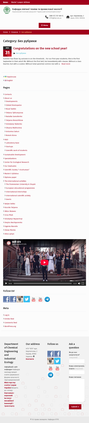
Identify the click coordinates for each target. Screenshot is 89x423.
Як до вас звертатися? (74, 355)
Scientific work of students (16, 150)
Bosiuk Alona (11, 135)
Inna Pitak (9, 215)
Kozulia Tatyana (11, 207)
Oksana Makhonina (14, 128)
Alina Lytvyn (9, 234)
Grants (8, 199)
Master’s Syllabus (12, 173)
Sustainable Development (15, 155)
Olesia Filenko (10, 230)
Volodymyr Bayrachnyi (13, 219)
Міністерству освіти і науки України (10, 385)
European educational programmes (20, 188)
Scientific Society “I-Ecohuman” (17, 170)
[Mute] (79, 283)
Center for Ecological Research (17, 162)
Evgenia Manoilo (11, 226)
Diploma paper (10, 177)
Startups (9, 146)
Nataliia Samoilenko (14, 116)
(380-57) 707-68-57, (56, 16)
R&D (6, 140)
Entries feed (9, 319)
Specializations (10, 158)
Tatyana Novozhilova (14, 120)
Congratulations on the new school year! (40, 48)
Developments (11, 101)
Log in (7, 315)
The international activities (15, 181)
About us (8, 98)
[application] (44, 262)
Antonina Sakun (12, 131)
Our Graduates (10, 166)
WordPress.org (10, 326)
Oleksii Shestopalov (14, 105)
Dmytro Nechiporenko (13, 222)
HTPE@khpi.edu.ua (55, 18)
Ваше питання (75, 377)
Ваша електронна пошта (76, 367)
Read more (66, 64)
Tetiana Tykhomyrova (14, 113)
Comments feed (11, 323)
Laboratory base (12, 143)
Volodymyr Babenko (14, 124)
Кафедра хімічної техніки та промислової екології (37, 9)
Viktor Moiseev (10, 211)
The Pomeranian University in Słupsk (20, 184)
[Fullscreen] (83, 283)
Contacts (8, 94)
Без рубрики (21, 53)
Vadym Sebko (10, 204)
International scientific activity (18, 196)
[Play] (6, 283)
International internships (16, 192)
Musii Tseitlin (11, 109)
